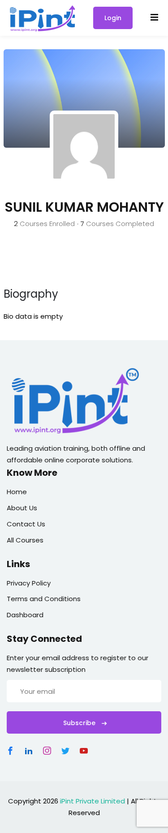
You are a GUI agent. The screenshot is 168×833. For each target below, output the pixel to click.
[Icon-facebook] (10, 751)
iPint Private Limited (92, 801)
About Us (22, 508)
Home (17, 491)
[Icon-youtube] (84, 751)
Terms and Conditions (44, 598)
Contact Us (26, 524)
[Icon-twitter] (65, 751)
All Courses (25, 540)
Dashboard (25, 614)
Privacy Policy (29, 583)
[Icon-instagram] (47, 751)
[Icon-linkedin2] (29, 751)
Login (112, 17)
